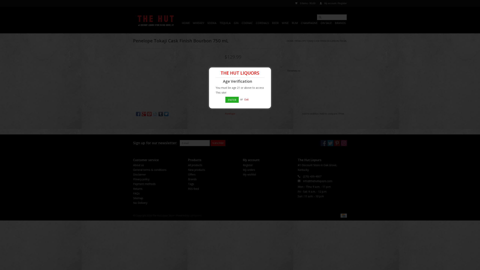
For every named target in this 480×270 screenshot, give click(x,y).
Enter (232, 100)
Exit (246, 99)
